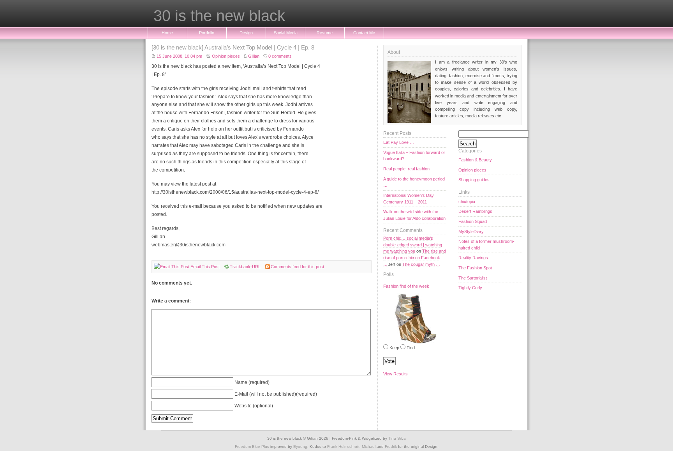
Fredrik (391, 446)
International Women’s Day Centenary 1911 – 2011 (408, 198)
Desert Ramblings (475, 211)
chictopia (466, 201)
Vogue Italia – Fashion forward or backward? (414, 155)
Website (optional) (253, 405)
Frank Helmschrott (343, 446)
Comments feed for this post (297, 266)
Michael (368, 446)
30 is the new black (219, 16)
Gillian (253, 56)
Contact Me (364, 32)
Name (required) (252, 382)
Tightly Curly (470, 287)
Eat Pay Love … (398, 142)
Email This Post (205, 266)
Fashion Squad (472, 221)
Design (246, 32)
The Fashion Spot (475, 267)
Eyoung (300, 446)
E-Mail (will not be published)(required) (275, 393)
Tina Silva (397, 438)
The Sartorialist (472, 278)
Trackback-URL (245, 266)
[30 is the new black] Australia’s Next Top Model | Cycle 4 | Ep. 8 (233, 47)
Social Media (286, 32)
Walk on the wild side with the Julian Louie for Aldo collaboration (414, 215)
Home (167, 32)
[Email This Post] (171, 266)
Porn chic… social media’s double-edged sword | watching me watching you (412, 244)
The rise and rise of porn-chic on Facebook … (414, 257)
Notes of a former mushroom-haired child (486, 244)
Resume (325, 32)
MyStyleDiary (471, 231)
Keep (394, 347)
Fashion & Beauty (475, 159)
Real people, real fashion (406, 168)
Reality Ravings (473, 257)
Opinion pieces (226, 56)
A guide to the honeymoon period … (414, 182)
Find (411, 347)
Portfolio (206, 32)
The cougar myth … (421, 264)
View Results (395, 373)
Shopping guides (474, 179)
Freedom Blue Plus (252, 446)
